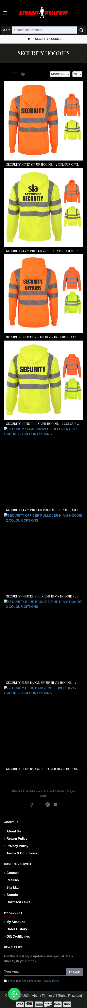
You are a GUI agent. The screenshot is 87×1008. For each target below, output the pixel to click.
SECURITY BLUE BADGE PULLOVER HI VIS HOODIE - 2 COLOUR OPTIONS (43, 769)
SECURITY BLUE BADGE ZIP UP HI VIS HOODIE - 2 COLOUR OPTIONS (43, 683)
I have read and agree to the (33, 980)
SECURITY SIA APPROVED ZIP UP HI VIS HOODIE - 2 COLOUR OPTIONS (43, 251)
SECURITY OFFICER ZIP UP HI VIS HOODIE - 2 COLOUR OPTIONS (43, 337)
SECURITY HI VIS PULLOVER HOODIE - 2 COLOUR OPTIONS (43, 424)
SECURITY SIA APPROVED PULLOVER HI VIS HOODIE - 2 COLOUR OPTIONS (43, 510)
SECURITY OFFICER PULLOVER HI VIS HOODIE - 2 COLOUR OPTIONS (43, 596)
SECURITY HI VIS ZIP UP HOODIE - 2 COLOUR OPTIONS (43, 164)
